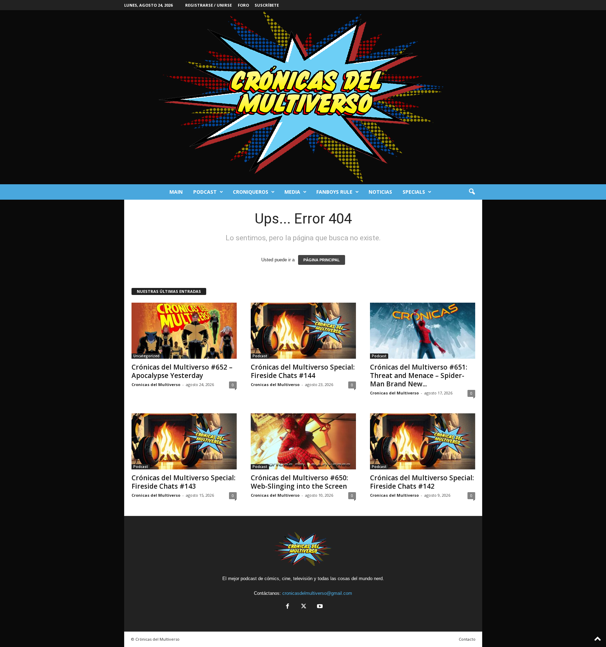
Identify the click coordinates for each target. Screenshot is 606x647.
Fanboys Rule (334, 191)
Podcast (205, 191)
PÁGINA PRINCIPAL (321, 260)
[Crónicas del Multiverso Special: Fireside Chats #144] (303, 331)
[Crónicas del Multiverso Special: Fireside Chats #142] (422, 441)
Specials (414, 191)
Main (176, 191)
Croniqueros (250, 191)
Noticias (380, 191)
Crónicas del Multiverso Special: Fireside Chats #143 (183, 482)
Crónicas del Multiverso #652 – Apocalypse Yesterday (182, 371)
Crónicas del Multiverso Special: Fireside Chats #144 (303, 371)
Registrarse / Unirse (208, 5)
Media (292, 191)
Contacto (467, 639)
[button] (471, 192)
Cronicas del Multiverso (156, 384)
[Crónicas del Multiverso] (303, 97)
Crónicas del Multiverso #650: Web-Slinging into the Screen (299, 482)
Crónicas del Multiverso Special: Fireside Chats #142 (422, 482)
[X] (304, 607)
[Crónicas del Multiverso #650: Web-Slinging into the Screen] (303, 441)
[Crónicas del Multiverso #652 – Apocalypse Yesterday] (184, 331)
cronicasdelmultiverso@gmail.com (317, 593)
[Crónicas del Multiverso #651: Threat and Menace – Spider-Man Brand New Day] (422, 331)
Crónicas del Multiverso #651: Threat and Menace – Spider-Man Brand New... (418, 375)
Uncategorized (146, 355)
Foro (243, 5)
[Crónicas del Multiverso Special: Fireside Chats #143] (184, 441)
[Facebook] (288, 607)
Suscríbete (267, 5)
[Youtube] (319, 607)
